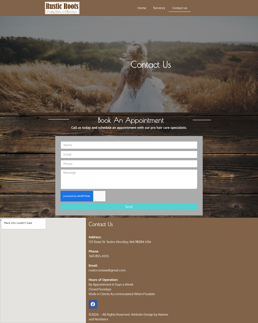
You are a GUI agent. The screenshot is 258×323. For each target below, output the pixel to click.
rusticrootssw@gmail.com (107, 270)
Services (159, 8)
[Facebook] (93, 304)
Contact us (179, 8)
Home (141, 8)
